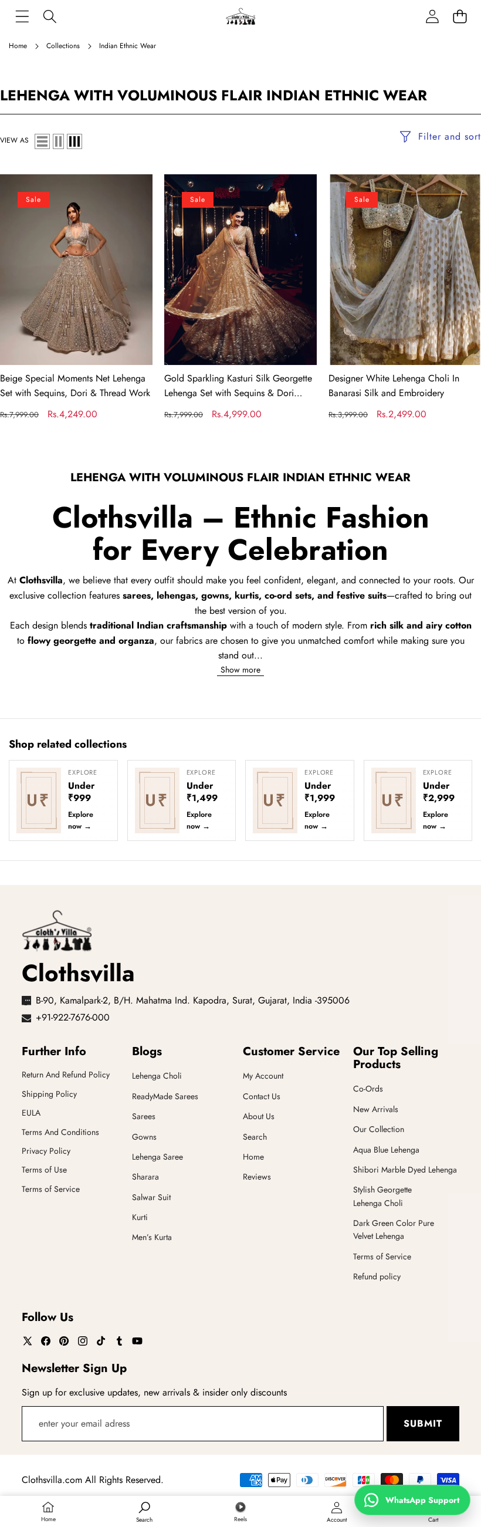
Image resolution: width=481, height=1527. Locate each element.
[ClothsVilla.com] (240, 16)
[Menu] (22, 16)
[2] (58, 141)
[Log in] (432, 16)
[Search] (49, 16)
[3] (74, 141)
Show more (240, 669)
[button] (459, 16)
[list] (42, 141)
